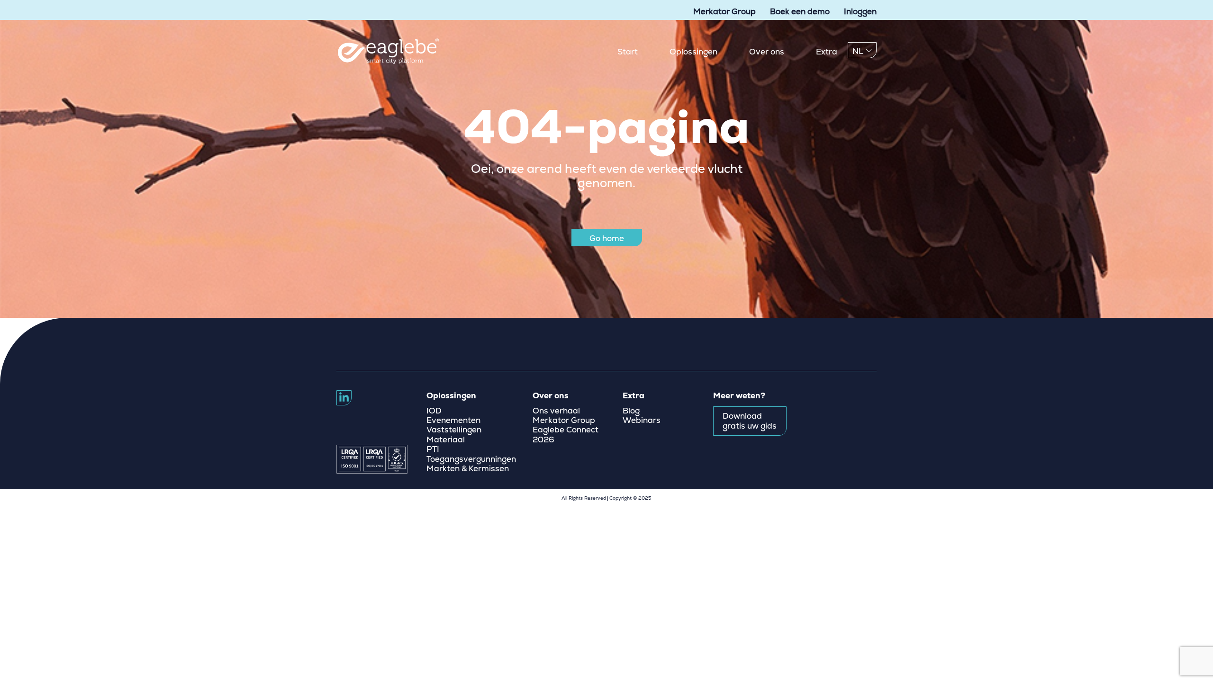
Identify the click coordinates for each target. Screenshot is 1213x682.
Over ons (766, 52)
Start (627, 52)
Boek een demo (800, 12)
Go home (606, 238)
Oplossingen (693, 52)
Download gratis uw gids (750, 421)
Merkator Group (724, 12)
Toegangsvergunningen (471, 459)
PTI (432, 449)
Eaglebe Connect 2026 (565, 434)
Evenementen (453, 420)
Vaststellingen (453, 430)
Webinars (642, 420)
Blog (631, 411)
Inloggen (860, 12)
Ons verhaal (556, 411)
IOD (434, 411)
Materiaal (445, 440)
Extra (826, 52)
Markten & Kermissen (467, 469)
